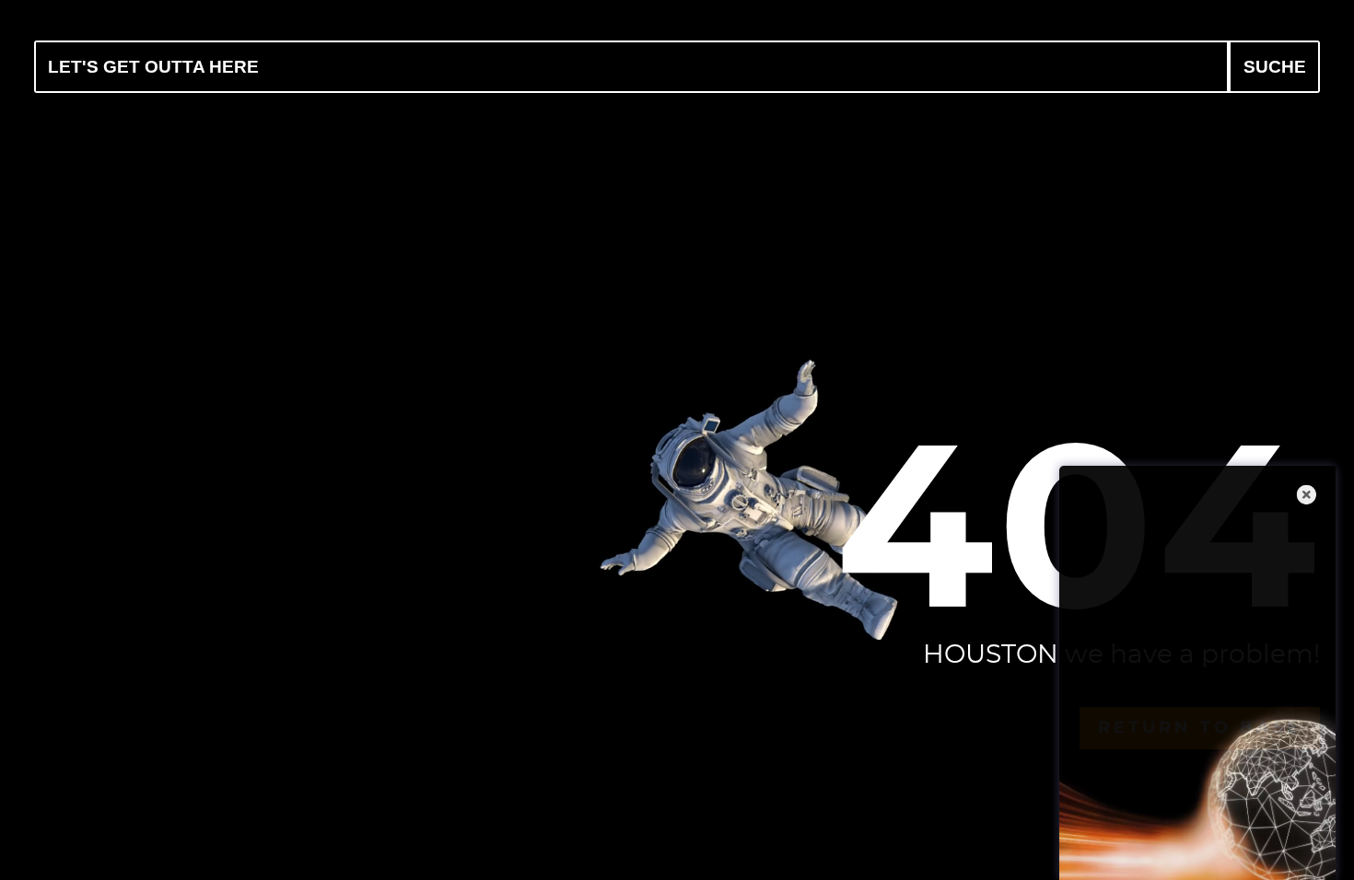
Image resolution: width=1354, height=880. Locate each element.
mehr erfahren (1205, 841)
